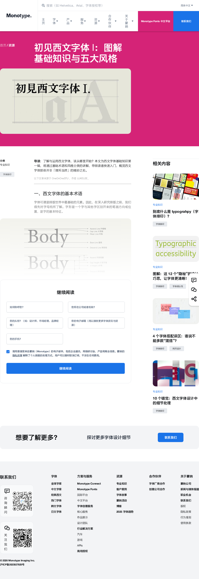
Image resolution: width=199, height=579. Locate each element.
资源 (95, 21)
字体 (54, 21)
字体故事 (121, 495)
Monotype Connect (89, 483)
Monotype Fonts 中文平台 (155, 21)
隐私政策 (17, 355)
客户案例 (121, 489)
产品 (68, 21)
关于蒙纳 (126, 21)
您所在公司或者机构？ (83, 307)
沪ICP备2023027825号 (12, 564)
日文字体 (56, 511)
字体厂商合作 (157, 483)
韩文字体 (56, 506)
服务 (82, 21)
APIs (79, 545)
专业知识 (5, 164)
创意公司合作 (157, 489)
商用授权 (82, 551)
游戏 (79, 540)
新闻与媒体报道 (190, 489)
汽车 (79, 534)
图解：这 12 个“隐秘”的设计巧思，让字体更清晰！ (176, 276)
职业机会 (186, 495)
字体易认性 (178, 286)
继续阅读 (65, 368)
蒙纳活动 (121, 500)
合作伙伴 (109, 21)
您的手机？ (16, 338)
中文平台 (82, 500)
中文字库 (56, 489)
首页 (3, 45)
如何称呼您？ (17, 307)
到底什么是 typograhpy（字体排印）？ (175, 213)
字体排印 (7, 174)
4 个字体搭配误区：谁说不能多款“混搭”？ (174, 338)
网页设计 (177, 348)
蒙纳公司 (186, 483)
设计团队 (82, 523)
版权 (183, 506)
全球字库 (56, 483)
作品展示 (82, 517)
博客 (119, 506)
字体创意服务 (85, 506)
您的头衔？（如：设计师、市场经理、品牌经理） (34, 322)
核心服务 (82, 511)
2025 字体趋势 (125, 511)
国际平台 (82, 495)
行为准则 (186, 517)
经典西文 (56, 495)
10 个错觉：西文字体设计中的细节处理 (175, 400)
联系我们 (186, 21)
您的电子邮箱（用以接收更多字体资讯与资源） (94, 322)
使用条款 (186, 523)
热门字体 (56, 500)
